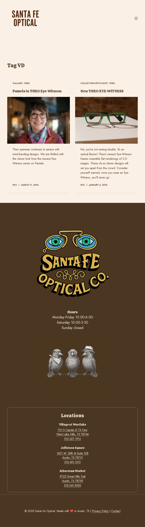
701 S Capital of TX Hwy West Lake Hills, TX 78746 (72, 432)
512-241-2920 (72, 485)
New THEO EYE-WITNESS (102, 91)
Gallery (17, 83)
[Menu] (136, 18)
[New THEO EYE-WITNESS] (106, 120)
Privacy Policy (100, 511)
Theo (27, 83)
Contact (115, 511)
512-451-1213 (72, 462)
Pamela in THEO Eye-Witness (37, 91)
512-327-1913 (72, 439)
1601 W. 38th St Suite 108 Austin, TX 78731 (72, 455)
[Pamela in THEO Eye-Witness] (38, 120)
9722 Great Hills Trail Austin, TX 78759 (72, 478)
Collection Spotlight (94, 83)
